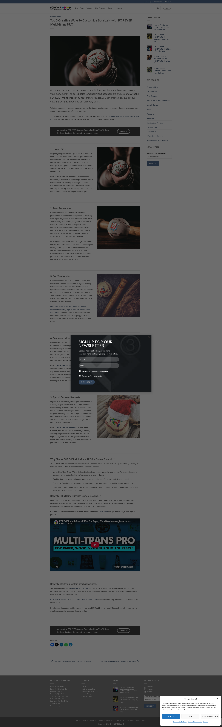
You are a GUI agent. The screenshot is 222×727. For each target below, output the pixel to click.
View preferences (210, 716)
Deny (190, 716)
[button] (217, 699)
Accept (171, 716)
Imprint (205, 722)
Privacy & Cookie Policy (180, 722)
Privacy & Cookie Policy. (99, 371)
